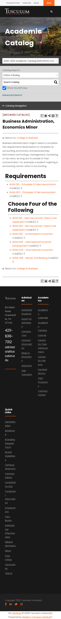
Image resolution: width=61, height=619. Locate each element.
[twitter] (16, 604)
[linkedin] (11, 604)
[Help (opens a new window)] (56, 115)
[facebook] (6, 604)
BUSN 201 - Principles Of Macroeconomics (33, 184)
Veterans (26, 365)
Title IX (8, 573)
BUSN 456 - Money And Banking (29, 258)
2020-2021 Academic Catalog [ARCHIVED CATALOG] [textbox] (31, 61)
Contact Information (26, 344)
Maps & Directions (26, 356)
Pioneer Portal (13, 3)
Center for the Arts (42, 360)
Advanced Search (12, 95)
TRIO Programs (43, 382)
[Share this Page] (49, 115)
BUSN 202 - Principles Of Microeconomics (32, 192)
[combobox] (30, 61)
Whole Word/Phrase (17, 88)
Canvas (42, 335)
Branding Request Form (10, 443)
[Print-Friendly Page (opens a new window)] (53, 115)
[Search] (56, 82)
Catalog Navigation (16, 105)
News (36, 3)
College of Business (27, 137)
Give (49, 3)
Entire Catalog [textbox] (12, 75)
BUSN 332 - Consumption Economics (32, 234)
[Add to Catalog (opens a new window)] (45, 115)
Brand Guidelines (10, 456)
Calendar (26, 3)
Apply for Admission (26, 322)
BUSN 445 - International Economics (32, 250)
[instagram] (21, 604)
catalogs (16, 613)
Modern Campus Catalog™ (37, 617)
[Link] (17, 11)
